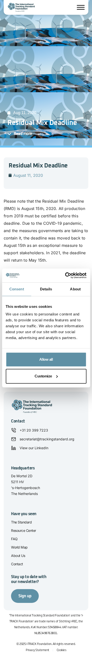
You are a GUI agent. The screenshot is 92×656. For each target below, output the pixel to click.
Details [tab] (46, 289)
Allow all (46, 359)
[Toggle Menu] (81, 7)
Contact (17, 564)
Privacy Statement (37, 650)
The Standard (21, 522)
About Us (18, 555)
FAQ (14, 539)
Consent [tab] (16, 289)
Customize (43, 376)
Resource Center (23, 530)
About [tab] (75, 289)
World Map (19, 547)
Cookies (61, 650)
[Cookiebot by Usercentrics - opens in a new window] (65, 275)
